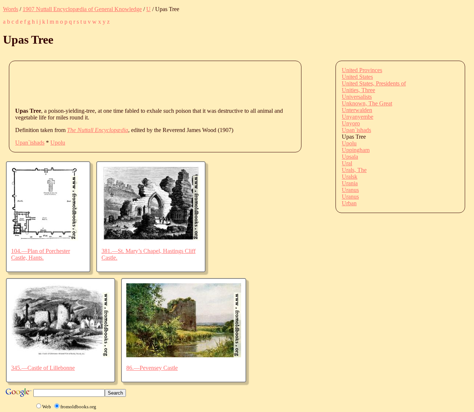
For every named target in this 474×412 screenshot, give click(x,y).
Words (10, 9)
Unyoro (351, 123)
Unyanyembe (357, 117)
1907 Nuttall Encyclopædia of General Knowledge (82, 9)
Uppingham (356, 150)
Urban (349, 203)
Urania (350, 183)
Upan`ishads (29, 142)
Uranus (350, 190)
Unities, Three (358, 90)
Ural (347, 163)
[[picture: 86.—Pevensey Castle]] (183, 355)
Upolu (57, 142)
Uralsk (349, 176)
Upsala (350, 156)
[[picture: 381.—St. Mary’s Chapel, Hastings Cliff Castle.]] (150, 238)
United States (357, 77)
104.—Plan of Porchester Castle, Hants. (40, 254)
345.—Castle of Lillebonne (43, 368)
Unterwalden (357, 110)
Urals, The (354, 170)
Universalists (357, 97)
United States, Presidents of (374, 83)
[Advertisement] (150, 83)
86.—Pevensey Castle (152, 368)
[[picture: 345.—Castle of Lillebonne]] (60, 355)
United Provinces (362, 70)
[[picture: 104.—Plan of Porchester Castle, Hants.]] (44, 238)
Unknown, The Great (367, 103)
